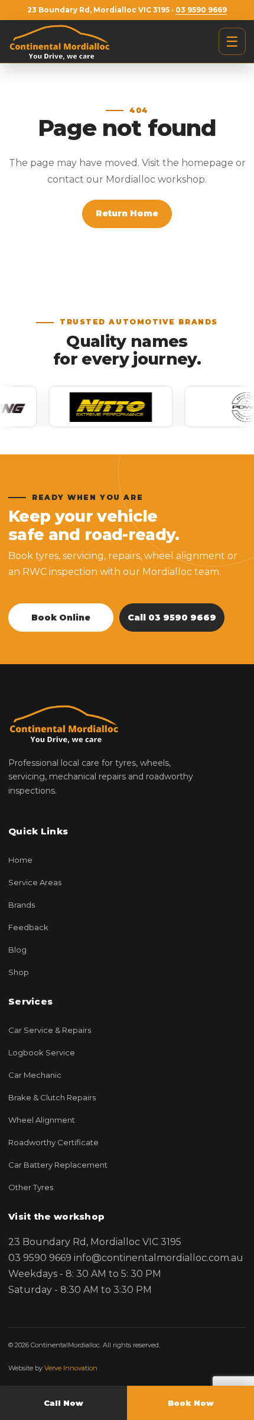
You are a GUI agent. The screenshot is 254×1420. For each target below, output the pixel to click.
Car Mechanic (34, 1075)
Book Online (60, 617)
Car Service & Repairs (49, 1030)
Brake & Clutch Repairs (52, 1097)
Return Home (127, 213)
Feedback (28, 927)
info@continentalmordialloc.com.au (158, 1257)
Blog (17, 949)
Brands (21, 904)
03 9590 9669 (201, 9)
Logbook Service (41, 1052)
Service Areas (34, 882)
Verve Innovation (70, 1368)
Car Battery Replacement (58, 1164)
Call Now (63, 1403)
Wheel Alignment (41, 1120)
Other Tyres (30, 1187)
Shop (18, 972)
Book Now (191, 1403)
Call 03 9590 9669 (172, 617)
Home (20, 860)
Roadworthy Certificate (53, 1142)
